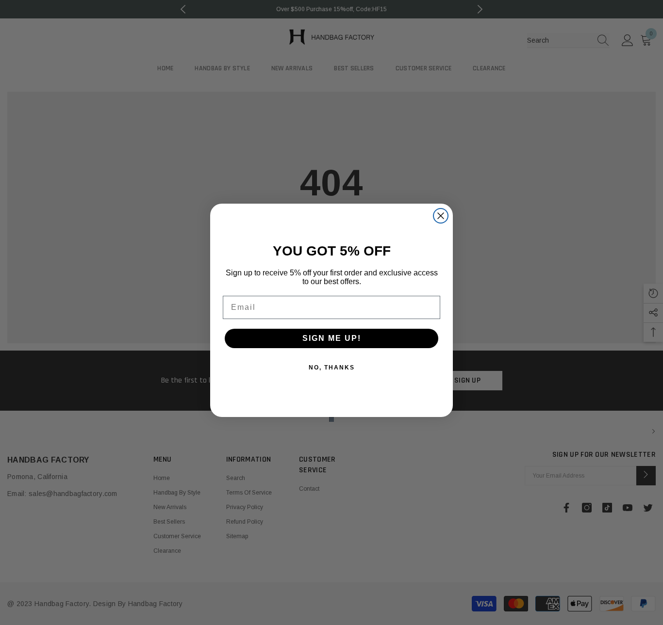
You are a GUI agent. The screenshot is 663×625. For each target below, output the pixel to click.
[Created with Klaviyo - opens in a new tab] (331, 419)
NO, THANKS (332, 367)
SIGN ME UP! (331, 338)
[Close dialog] (440, 215)
